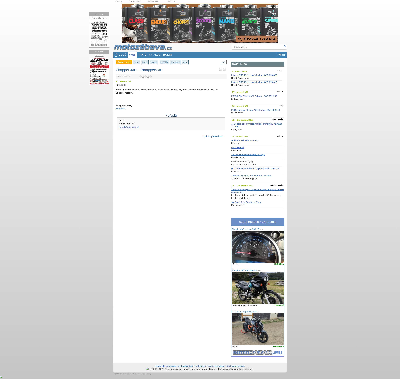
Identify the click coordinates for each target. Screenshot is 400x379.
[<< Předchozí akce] (220, 69)
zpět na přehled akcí (213, 136)
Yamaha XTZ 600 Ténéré (246, 270)
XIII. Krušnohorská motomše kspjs (248, 154)
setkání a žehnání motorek (244, 140)
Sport (185, 62)
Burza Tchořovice (99, 18)
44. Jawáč (99, 56)
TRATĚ (142, 55)
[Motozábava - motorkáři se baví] (144, 47)
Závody (154, 62)
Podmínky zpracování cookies (209, 366)
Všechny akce (124, 62)
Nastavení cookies (235, 366)
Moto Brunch (237, 147)
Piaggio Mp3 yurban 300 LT (247, 229)
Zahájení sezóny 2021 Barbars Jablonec (251, 176)
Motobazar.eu (135, 1)
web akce (120, 109)
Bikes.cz (118, 1)
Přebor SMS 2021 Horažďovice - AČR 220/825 (254, 75)
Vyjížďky (164, 62)
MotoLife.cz (173, 1)
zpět (223, 62)
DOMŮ (122, 55)
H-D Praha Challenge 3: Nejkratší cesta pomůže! (255, 168)
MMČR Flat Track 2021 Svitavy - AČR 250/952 (254, 96)
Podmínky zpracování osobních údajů (174, 366)
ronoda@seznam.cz (129, 127)
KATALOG (155, 55)
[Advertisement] (171, 167)
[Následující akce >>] (224, 69)
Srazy (136, 62)
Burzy (145, 62)
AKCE (132, 55)
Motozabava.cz (154, 1)
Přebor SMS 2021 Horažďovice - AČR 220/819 (254, 82)
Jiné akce (175, 62)
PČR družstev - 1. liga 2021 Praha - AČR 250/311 (255, 110)
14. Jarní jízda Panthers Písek (246, 202)
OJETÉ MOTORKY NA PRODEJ (257, 222)
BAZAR (167, 55)
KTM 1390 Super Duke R (246, 311)
